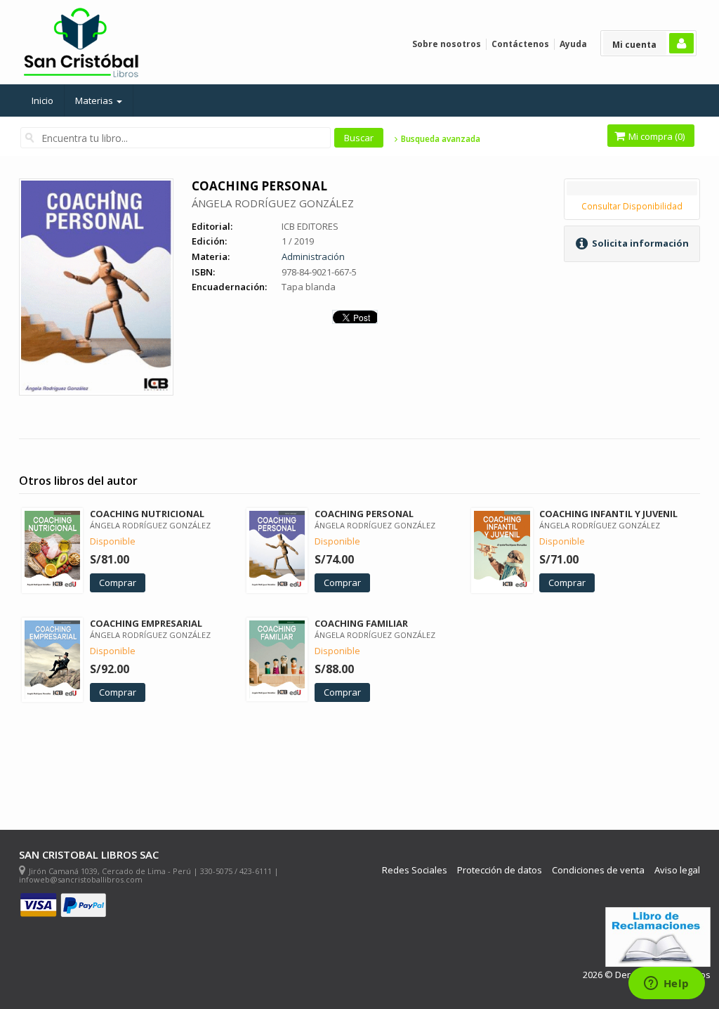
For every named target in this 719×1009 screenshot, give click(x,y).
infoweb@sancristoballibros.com (81, 879)
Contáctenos (520, 44)
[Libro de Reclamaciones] (658, 937)
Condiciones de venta (598, 870)
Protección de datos (499, 870)
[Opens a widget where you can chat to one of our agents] (666, 984)
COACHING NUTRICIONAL (147, 513)
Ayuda (573, 44)
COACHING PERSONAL (364, 513)
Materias (95, 100)
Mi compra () (655, 136)
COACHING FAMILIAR (361, 623)
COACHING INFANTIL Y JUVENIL (608, 513)
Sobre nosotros (446, 44)
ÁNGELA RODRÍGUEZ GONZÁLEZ (273, 203)
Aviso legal (677, 870)
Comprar (117, 582)
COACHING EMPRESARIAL (146, 623)
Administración (313, 256)
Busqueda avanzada (439, 139)
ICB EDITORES (310, 226)
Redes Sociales (414, 870)
